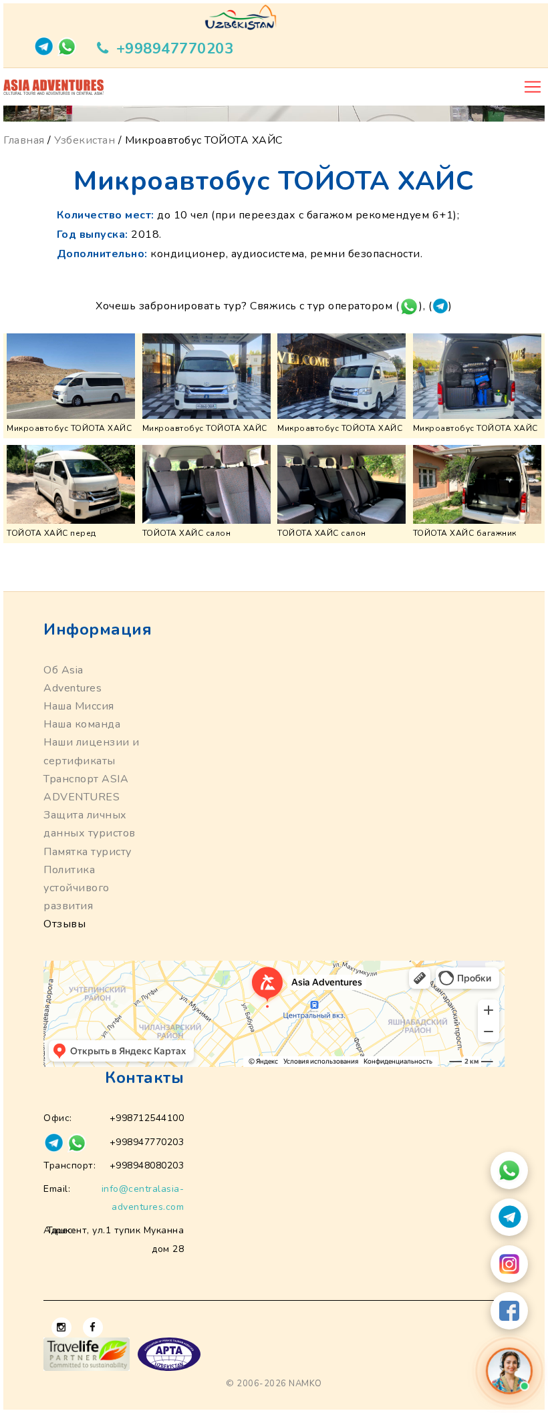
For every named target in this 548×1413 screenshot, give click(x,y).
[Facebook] (509, 1310)
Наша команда (81, 724)
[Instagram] (509, 1264)
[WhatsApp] (509, 1170)
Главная (24, 140)
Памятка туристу (87, 851)
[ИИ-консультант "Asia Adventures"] (510, 1371)
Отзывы (64, 924)
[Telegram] (509, 1217)
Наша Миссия (78, 706)
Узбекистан (84, 140)
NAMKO (305, 1384)
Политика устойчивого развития (76, 887)
